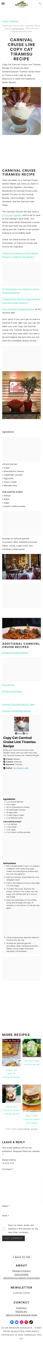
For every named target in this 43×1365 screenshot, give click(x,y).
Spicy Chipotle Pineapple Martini (18, 309)
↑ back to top (21, 1257)
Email (5, 1215)
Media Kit (22, 1312)
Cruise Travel (23, 1129)
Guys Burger (8, 685)
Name (6, 1206)
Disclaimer (21, 1275)
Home (5, 21)
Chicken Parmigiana (12, 691)
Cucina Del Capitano (12, 215)
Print (19, 733)
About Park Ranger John (21, 1315)
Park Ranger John (21, 768)
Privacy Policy (21, 1271)
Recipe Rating (9, 1160)
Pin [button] (26, 733)
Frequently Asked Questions (21, 1278)
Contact (21, 1308)
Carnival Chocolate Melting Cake (18, 704)
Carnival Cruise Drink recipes (16, 711)
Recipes (14, 21)
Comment (7, 1169)
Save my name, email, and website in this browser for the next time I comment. (23, 1229)
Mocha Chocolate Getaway (15, 652)
